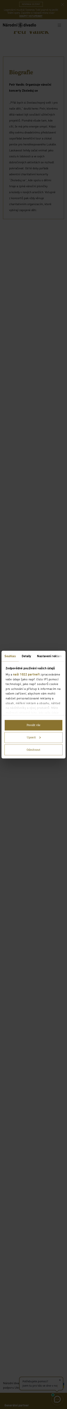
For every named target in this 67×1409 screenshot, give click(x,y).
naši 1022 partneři (26, 674)
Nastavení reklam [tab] (49, 656)
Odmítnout (33, 749)
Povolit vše (33, 725)
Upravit (31, 737)
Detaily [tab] (26, 656)
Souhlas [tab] (10, 656)
